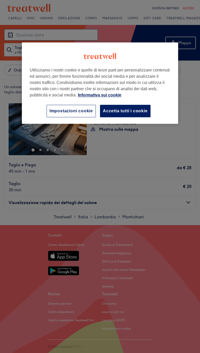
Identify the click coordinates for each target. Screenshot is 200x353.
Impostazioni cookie (71, 111)
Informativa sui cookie (99, 95)
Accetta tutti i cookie (125, 111)
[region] (100, 83)
